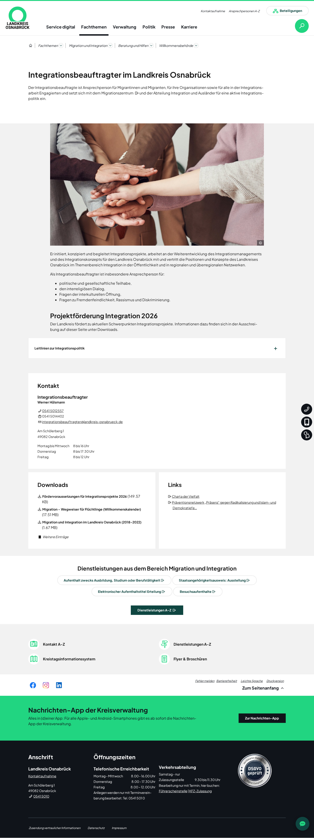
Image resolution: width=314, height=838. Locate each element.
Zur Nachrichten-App (262, 718)
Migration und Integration (88, 45)
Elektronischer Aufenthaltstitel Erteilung (129, 591)
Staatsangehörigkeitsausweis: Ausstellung (212, 580)
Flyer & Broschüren (190, 658)
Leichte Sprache (252, 681)
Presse (168, 26)
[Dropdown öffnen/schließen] (60, 45)
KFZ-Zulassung (200, 791)
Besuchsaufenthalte (195, 591)
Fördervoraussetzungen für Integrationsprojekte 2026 (84, 496)
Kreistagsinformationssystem (69, 658)
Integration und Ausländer (192, 93)
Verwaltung (124, 26)
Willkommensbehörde (176, 45)
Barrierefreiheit (226, 681)
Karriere (189, 26)
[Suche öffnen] (298, 26)
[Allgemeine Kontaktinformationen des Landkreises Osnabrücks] (306, 409)
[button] (53, 537)
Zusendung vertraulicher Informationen (54, 828)
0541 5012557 (53, 411)
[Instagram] (46, 685)
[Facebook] (32, 685)
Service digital (60, 26)
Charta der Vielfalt (186, 496)
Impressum (119, 828)
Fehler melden (204, 681)
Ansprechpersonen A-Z (244, 11)
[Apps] (306, 421)
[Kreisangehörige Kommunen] (306, 434)
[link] (18, 18)
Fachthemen (94, 26)
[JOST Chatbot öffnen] (302, 824)
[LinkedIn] (58, 685)
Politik (149, 26)
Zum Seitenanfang (261, 687)
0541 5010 (41, 796)
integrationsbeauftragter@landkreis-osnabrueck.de (82, 422)
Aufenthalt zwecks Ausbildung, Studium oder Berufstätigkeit (112, 580)
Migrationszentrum (117, 93)
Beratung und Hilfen (133, 45)
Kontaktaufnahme (213, 11)
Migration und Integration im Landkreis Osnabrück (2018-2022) (91, 522)
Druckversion (275, 681)
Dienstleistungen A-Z (154, 610)
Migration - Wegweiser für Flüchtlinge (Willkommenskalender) (91, 509)
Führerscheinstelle (173, 791)
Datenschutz (96, 828)
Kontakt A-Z (54, 644)
